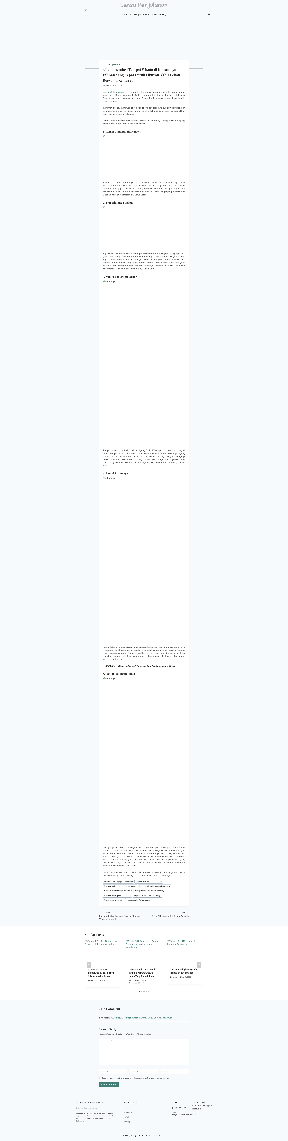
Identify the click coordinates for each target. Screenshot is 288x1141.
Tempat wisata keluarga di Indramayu (150, 891)
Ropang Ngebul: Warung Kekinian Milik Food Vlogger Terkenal (120, 916)
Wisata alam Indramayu (113, 900)
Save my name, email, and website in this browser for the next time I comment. (135, 1078)
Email (134, 1071)
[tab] (139, 991)
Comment (106, 1041)
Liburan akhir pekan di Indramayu (148, 882)
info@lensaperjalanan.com (184, 1115)
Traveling (117, 65)
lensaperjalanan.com (113, 92)
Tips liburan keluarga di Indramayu (147, 896)
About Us (143, 1135)
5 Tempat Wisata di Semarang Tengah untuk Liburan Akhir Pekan (101, 973)
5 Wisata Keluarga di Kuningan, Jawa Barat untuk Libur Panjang (147, 666)
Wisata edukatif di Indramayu (138, 900)
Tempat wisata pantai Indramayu (117, 896)
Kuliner (146, 14)
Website (166, 1071)
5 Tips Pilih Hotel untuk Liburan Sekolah (170, 914)
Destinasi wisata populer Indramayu (118, 882)
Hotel (154, 14)
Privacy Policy (129, 1135)
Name (104, 1071)
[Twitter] (180, 1107)
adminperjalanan (138, 980)
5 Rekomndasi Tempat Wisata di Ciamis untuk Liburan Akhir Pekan (140, 1017)
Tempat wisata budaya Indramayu (118, 891)
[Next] (199, 965)
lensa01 (108, 86)
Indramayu (107, 65)
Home (124, 14)
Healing (162, 14)
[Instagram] (176, 1107)
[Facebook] (172, 1107)
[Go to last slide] (89, 965)
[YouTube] (185, 1107)
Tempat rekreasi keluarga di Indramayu (154, 886)
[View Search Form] (209, 14)
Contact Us (154, 1135)
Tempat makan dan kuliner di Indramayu (120, 886)
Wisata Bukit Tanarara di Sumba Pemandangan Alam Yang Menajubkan (142, 973)
